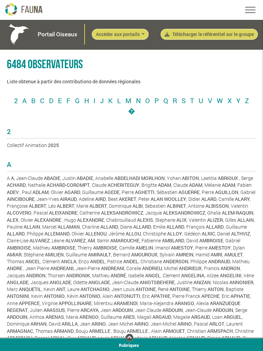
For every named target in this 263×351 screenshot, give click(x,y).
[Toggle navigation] (250, 10)
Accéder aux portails (118, 34)
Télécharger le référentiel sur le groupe (213, 34)
